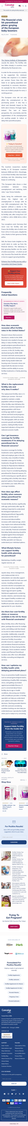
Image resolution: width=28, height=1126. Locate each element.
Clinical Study (5, 1061)
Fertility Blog (4, 1056)
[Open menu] (2, 6)
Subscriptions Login (6, 1048)
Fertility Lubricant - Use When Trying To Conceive (9, 807)
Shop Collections (5, 1051)
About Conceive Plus (6, 1058)
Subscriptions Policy (20, 1045)
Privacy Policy (18, 1056)
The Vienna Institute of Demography (14, 60)
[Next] (26, 1)
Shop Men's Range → (14, 746)
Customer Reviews (6, 1066)
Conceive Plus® (16, 1107)
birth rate (4, 16)
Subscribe (13, 842)
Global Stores (5, 1063)
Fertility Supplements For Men (14, 988)
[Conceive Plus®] (10, 6)
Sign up (14, 1083)
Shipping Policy (19, 1048)
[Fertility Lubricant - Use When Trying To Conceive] (9, 793)
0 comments (13, 34)
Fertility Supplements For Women (14, 984)
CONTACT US (5, 1031)
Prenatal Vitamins (14, 992)
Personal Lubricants (14, 1001)
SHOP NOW (14, 926)
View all (22, 780)
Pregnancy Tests (14, 996)
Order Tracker (5, 1045)
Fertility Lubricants (14, 979)
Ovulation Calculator (6, 1053)
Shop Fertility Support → (14, 283)
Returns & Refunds (20, 1058)
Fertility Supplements (14, 975)
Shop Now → (9, 317)
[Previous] (2, 1)
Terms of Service (19, 1051)
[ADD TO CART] (15, 798)
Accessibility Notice (20, 1053)
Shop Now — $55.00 (14, 155)
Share (6, 754)
